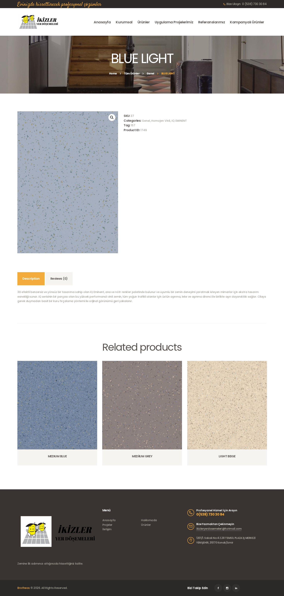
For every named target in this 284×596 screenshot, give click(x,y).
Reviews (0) (58, 278)
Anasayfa (109, 520)
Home (113, 73)
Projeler (107, 525)
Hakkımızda (149, 520)
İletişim (106, 529)
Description (30, 278)
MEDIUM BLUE (57, 456)
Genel (150, 73)
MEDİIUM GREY (142, 456)
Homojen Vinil (160, 121)
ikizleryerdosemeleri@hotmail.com (218, 529)
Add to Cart (58, 465)
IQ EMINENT (179, 121)
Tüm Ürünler (131, 73)
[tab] (31, 278)
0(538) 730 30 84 (210, 514)
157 (133, 125)
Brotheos (23, 588)
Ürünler (146, 525)
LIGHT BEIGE (227, 456)
